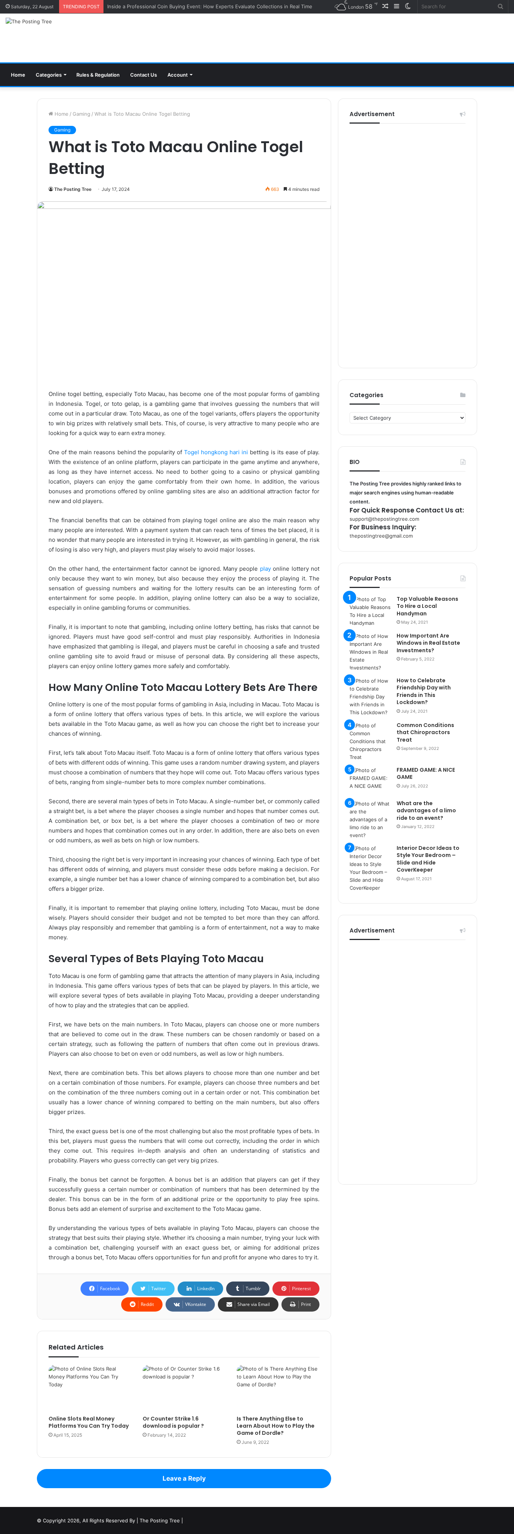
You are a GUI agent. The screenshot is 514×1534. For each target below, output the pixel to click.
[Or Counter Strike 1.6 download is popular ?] (184, 1388)
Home (18, 75)
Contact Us (143, 75)
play (265, 568)
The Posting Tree (72, 189)
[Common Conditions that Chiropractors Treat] (370, 741)
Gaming (81, 114)
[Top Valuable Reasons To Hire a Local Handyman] (370, 611)
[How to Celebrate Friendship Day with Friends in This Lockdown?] (370, 696)
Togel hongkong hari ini (216, 452)
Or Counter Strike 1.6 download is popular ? (173, 1422)
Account (177, 75)
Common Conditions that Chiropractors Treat (425, 732)
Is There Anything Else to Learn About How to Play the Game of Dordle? (276, 1426)
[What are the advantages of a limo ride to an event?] (370, 819)
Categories (49, 75)
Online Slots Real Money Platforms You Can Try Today (89, 1422)
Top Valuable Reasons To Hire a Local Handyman (427, 606)
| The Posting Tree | (160, 1520)
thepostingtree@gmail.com (381, 536)
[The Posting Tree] (29, 21)
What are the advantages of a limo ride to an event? (426, 810)
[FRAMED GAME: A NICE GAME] (370, 780)
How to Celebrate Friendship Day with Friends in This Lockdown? (424, 691)
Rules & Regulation (98, 75)
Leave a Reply (184, 1478)
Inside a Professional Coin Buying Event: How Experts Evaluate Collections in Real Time (209, 6)
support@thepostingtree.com (384, 519)
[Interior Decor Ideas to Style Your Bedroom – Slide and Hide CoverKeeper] (370, 868)
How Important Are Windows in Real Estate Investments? (428, 643)
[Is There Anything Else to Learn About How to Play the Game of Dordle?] (278, 1388)
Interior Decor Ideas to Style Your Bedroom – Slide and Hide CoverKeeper (428, 859)
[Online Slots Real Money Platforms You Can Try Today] (90, 1388)
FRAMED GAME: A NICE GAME (426, 773)
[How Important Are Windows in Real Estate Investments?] (370, 652)
